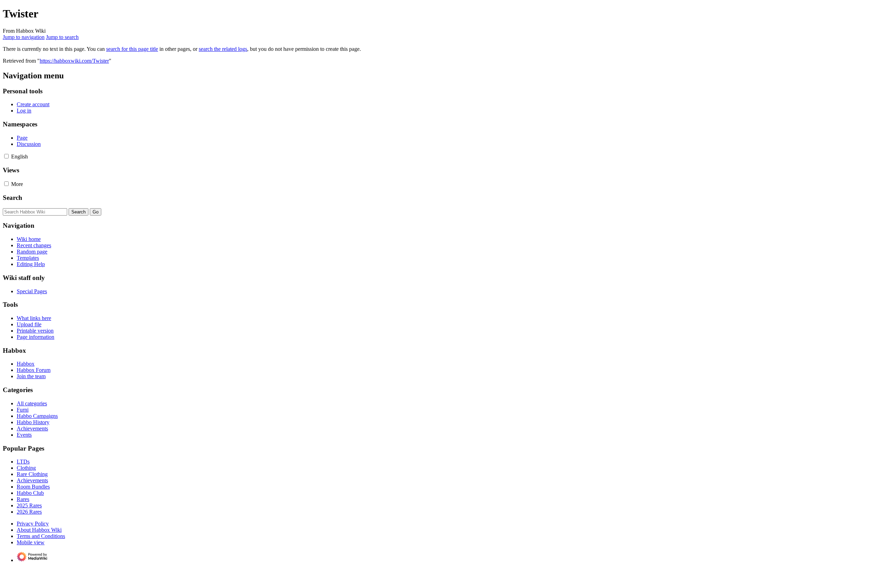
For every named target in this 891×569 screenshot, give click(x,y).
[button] (6, 156)
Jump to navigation (24, 37)
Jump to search (62, 37)
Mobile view (31, 542)
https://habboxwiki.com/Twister (74, 61)
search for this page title (132, 49)
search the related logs (223, 49)
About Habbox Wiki (39, 530)
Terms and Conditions (41, 536)
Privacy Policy (33, 524)
